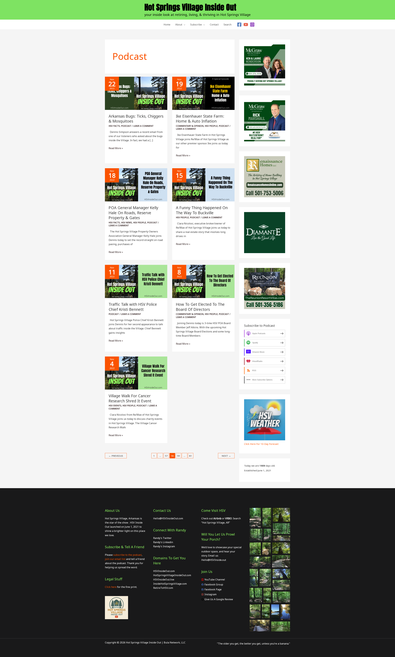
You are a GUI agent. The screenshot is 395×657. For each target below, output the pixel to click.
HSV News (126, 222)
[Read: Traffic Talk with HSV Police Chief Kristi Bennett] (136, 281)
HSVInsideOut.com (164, 571)
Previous (116, 455)
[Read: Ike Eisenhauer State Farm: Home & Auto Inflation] (203, 93)
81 (190, 455)
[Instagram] (252, 24)
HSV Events (115, 405)
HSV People (211, 125)
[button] (183, 24)
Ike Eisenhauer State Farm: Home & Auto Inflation (200, 118)
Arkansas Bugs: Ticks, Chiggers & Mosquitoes (136, 118)
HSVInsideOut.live (163, 579)
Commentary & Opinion (190, 125)
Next (226, 455)
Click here (110, 587)
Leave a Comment (143, 125)
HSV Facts (114, 125)
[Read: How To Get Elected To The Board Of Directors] (203, 281)
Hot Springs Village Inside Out (190, 7)
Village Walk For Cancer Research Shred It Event (130, 398)
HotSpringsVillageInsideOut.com (172, 575)
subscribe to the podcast (127, 555)
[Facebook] (239, 24)
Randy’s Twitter (162, 538)
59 (178, 455)
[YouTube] (245, 24)
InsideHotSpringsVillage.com (170, 583)
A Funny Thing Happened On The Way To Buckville (202, 210)
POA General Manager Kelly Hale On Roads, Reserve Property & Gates (133, 212)
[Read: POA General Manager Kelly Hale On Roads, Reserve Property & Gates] (136, 184)
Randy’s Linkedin (163, 542)
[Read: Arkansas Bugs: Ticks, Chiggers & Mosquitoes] (136, 93)
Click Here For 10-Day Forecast (261, 443)
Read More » (116, 148)
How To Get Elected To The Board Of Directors (200, 307)
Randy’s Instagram (164, 546)
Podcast (126, 125)
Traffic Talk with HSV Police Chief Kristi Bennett (133, 307)
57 (166, 455)
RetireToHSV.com (163, 588)
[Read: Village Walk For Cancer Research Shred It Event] (136, 372)
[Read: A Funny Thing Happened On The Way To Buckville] (203, 184)
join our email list (115, 559)
